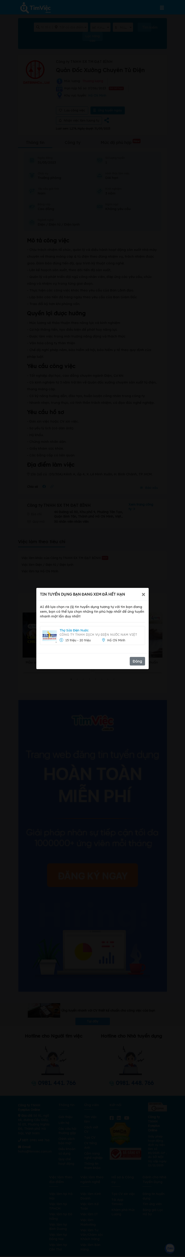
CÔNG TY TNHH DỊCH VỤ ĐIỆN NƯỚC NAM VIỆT (98, 635)
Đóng (137, 661)
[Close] (143, 594)
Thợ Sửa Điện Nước (74, 630)
